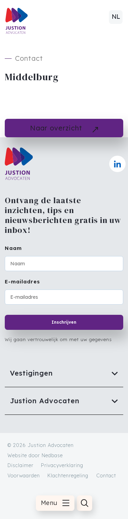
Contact (106, 476)
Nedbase (52, 455)
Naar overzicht (56, 128)
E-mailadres (22, 281)
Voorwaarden (24, 476)
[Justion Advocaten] (64, 401)
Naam (13, 248)
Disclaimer (20, 465)
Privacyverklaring (62, 465)
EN (116, 19)
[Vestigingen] (64, 373)
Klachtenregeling (67, 476)
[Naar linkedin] (117, 164)
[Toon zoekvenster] (84, 503)
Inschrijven (64, 322)
